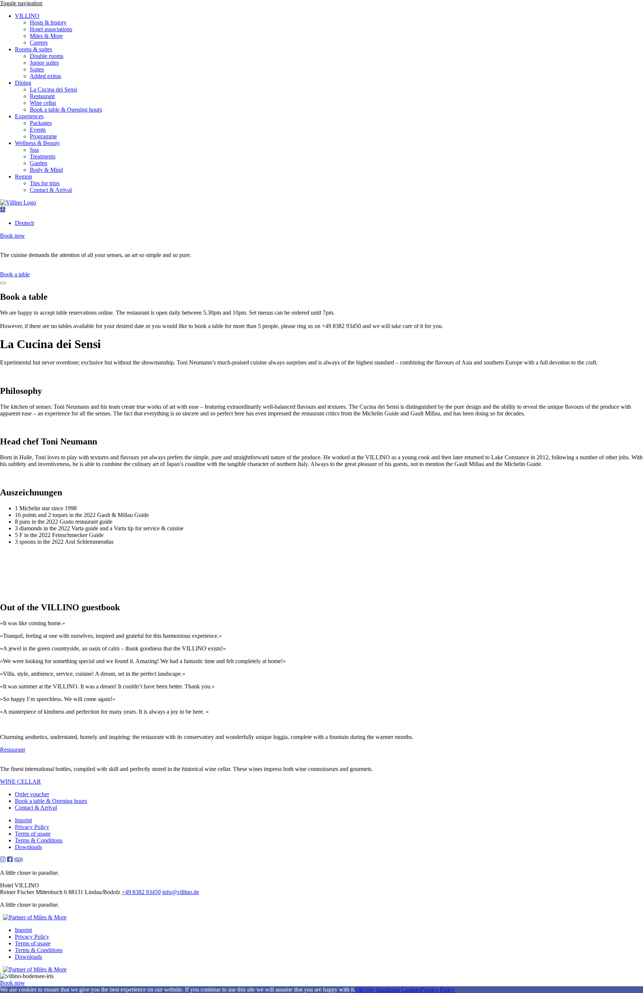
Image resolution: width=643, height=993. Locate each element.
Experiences (29, 116)
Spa (34, 150)
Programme (43, 136)
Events (38, 129)
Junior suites (44, 63)
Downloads (28, 847)
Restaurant (42, 96)
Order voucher (32, 794)
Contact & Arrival (51, 190)
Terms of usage (33, 833)
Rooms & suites (33, 49)
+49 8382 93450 (141, 892)
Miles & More (46, 36)
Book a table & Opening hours (66, 109)
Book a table (15, 274)
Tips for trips (45, 183)
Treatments (42, 156)
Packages (41, 123)
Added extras (45, 76)
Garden (38, 163)
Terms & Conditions (39, 840)
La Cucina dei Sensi (53, 89)
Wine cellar (43, 103)
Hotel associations (51, 29)
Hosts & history (48, 22)
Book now (12, 235)
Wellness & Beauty (37, 143)
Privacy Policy (32, 827)
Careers (39, 42)
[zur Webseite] (35, 917)
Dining (23, 83)
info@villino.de (180, 892)
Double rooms (46, 56)
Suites (37, 69)
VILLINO (27, 16)
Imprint (23, 820)
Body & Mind (46, 170)
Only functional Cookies (391, 989)
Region (23, 176)
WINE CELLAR (20, 781)
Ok (359, 989)
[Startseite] (321, 202)
